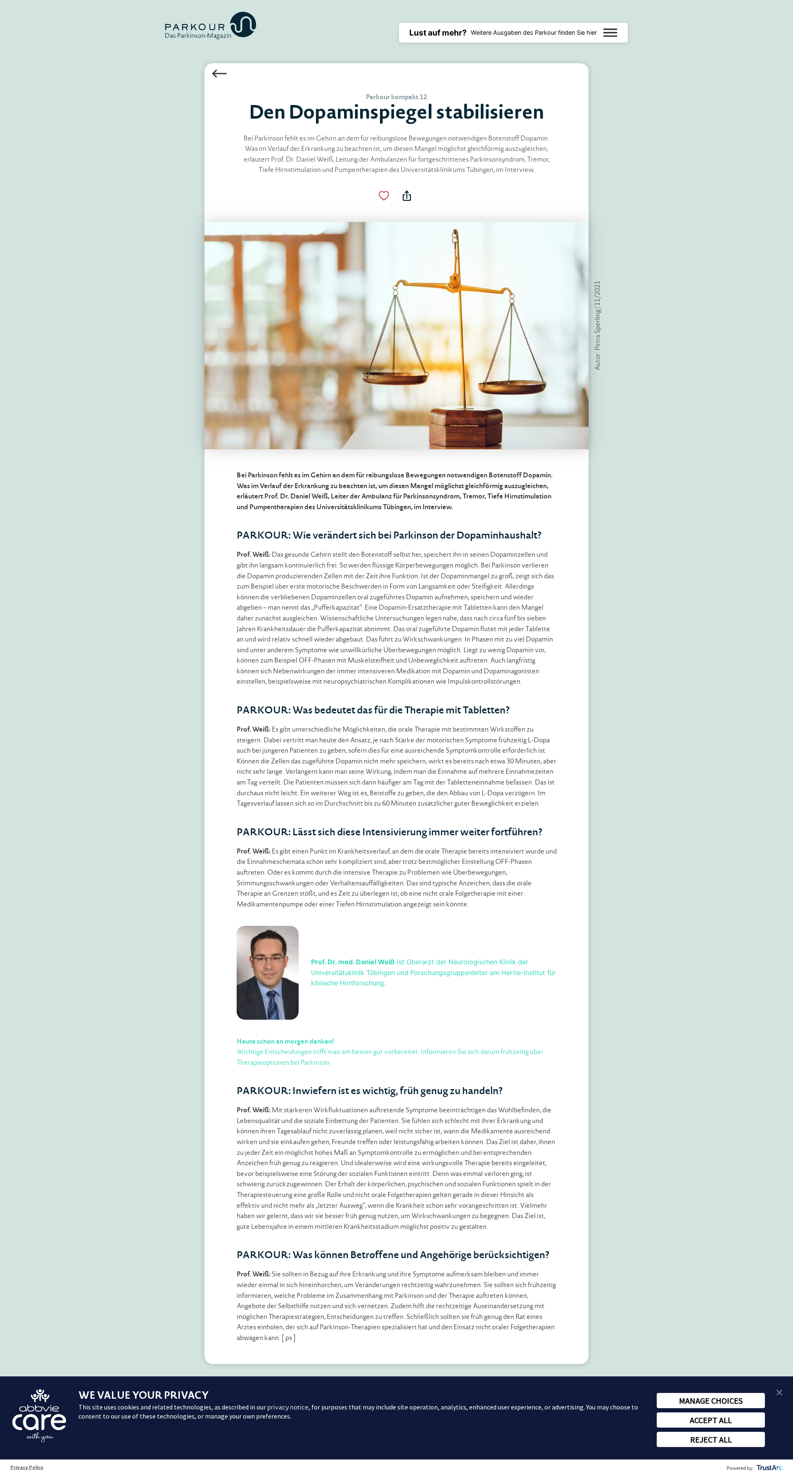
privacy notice (288, 1407)
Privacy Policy (26, 1467)
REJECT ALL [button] (711, 1439)
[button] (779, 1392)
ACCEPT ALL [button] (711, 1420)
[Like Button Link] (384, 196)
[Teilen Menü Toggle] (406, 196)
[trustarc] (768, 1468)
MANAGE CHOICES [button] (711, 1400)
